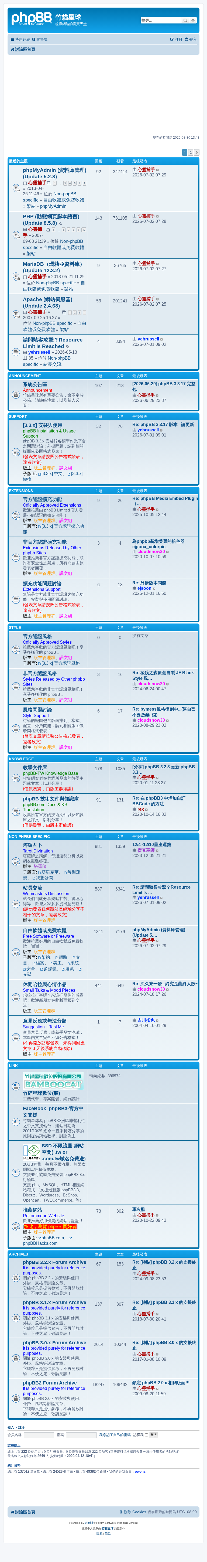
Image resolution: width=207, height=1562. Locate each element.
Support (18, 416)
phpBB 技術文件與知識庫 (51, 799)
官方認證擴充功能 (42, 499)
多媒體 (50, 968)
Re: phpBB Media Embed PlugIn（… (165, 501)
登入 (11, 1427)
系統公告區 (35, 384)
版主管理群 (44, 468)
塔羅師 (40, 866)
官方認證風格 (37, 636)
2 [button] (191, 152)
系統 (74, 963)
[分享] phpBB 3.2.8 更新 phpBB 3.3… (163, 770)
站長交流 (52, 364)
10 (83, 229)
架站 (31, 206)
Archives (18, 1254)
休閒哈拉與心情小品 (45, 984)
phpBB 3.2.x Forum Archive (54, 1262)
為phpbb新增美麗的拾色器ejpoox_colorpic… (158, 544)
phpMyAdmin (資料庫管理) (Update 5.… (158, 932)
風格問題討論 (37, 709)
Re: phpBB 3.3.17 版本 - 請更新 (163, 424)
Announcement (25, 376)
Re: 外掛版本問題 (149, 583)
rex (140, 809)
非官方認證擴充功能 (45, 542)
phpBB (89, 1522)
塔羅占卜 (32, 845)
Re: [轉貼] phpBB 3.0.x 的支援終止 (164, 1345)
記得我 (139, 1435)
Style (15, 627)
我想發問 (44, 877)
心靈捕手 (37, 182)
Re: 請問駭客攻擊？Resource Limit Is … (161, 890)
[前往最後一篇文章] (158, 169)
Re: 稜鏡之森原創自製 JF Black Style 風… (163, 675)
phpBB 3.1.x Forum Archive (54, 1302)
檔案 (40, 963)
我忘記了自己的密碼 (115, 1435)
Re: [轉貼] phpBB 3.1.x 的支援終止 (164, 1305)
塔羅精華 (50, 872)
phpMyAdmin (53, 206)
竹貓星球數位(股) (41, 1093)
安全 (30, 968)
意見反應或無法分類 (45, 1021)
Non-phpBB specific (56, 282)
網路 (63, 957)
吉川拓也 (146, 1020)
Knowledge (21, 759)
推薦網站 (32, 1210)
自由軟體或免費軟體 (63, 200)
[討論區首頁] (32, 17)
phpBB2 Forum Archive (50, 1383)
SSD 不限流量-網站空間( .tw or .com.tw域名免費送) (64, 1152)
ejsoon (144, 588)
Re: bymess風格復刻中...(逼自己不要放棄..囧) (164, 712)
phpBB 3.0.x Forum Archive (54, 1342)
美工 (57, 963)
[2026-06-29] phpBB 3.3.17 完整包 (163, 386)
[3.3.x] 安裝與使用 (43, 425)
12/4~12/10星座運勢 (151, 844)
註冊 (21, 1427)
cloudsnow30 (151, 551)
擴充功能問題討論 (42, 583)
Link (13, 1065)
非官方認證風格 (40, 673)
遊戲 (69, 968)
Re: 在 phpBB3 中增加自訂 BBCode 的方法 (158, 801)
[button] (196, 152)
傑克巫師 (146, 850)
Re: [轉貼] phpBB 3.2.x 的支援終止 (164, 1265)
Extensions (21, 491)
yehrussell (39, 352)
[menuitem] (40, 39)
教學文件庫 (35, 767)
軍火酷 (138, 1209)
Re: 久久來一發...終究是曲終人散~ (165, 983)
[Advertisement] (103, 95)
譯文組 (65, 468)
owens (140, 1471)
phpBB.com (53, 1238)
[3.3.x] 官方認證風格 (61, 663)
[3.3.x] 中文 (52, 473)
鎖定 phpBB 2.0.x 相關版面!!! (160, 1382)
